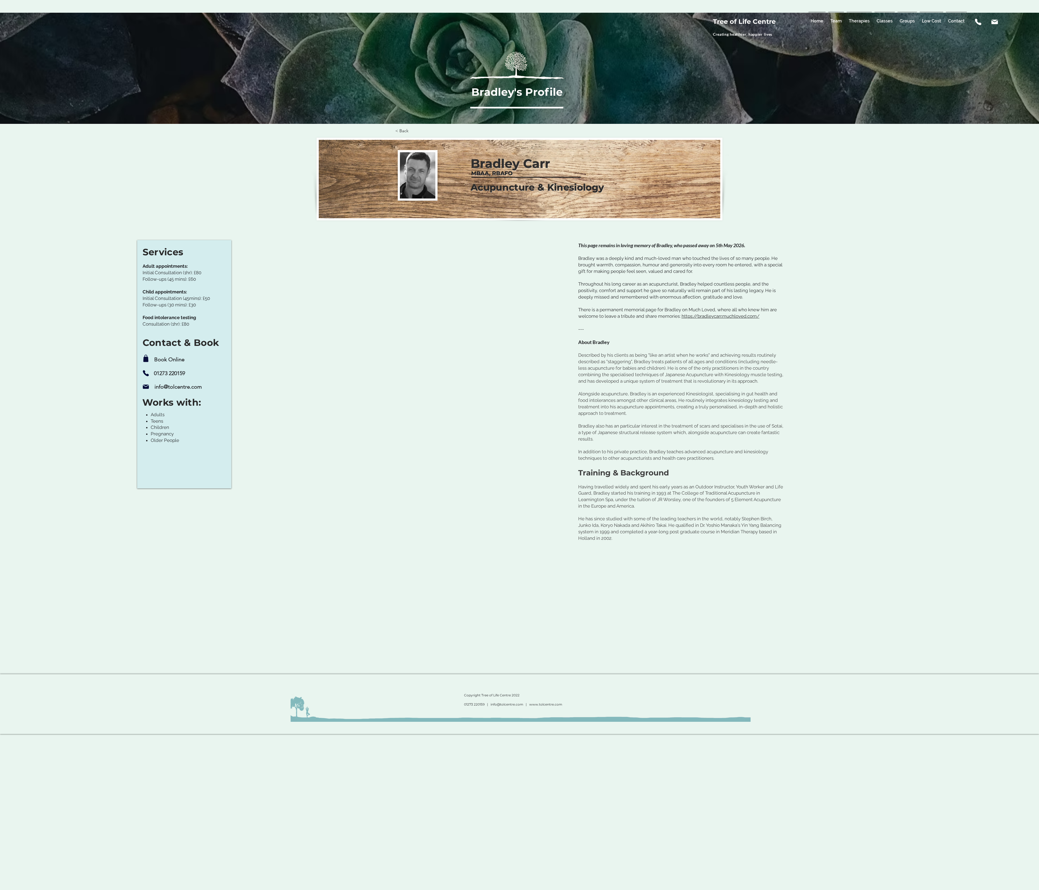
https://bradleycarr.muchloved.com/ (720, 316)
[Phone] (146, 373)
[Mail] (995, 21)
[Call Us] (978, 21)
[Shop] (146, 358)
